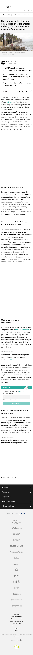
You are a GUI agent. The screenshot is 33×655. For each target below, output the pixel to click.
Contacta (16, 630)
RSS (16, 628)
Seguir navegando (8, 501)
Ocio (16, 477)
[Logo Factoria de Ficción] (16, 552)
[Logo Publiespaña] (16, 600)
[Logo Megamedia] (17, 640)
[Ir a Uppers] (6, 7)
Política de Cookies (16, 623)
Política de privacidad (16, 619)
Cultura (20, 11)
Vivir (9, 11)
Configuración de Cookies (16, 621)
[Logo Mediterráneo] (16, 606)
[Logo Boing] (16, 558)
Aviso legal (16, 614)
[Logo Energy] (16, 564)
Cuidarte (14, 11)
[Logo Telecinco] (16, 528)
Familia (14, 14)
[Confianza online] (16, 648)
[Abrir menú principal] (30, 7)
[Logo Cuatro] (16, 534)
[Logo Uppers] (16, 576)
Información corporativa (16, 616)
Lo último (4, 11)
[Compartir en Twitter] (22, 91)
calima (9, 102)
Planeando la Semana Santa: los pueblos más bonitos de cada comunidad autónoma (15, 357)
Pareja (19, 14)
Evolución (26, 11)
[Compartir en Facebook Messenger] (26, 91)
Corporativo (6, 496)
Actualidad (10, 477)
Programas (6, 492)
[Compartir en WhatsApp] (18, 91)
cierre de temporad (22, 330)
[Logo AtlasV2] (16, 594)
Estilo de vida (6, 15)
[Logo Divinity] (16, 540)
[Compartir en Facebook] (30, 91)
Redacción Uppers (11, 61)
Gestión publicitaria (16, 626)
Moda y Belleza (25, 14)
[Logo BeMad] (16, 570)
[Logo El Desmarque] (16, 546)
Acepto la (10, 399)
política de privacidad (13, 399)
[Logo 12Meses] (16, 588)
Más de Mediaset (8, 506)
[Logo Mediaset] (16, 514)
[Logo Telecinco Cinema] (16, 582)
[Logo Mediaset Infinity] (16, 522)
